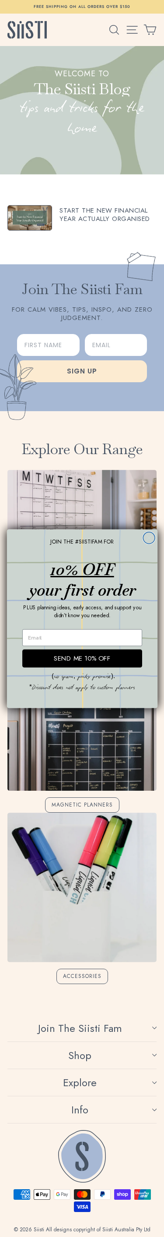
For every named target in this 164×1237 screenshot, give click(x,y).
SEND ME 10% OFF (82, 658)
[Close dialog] (149, 538)
